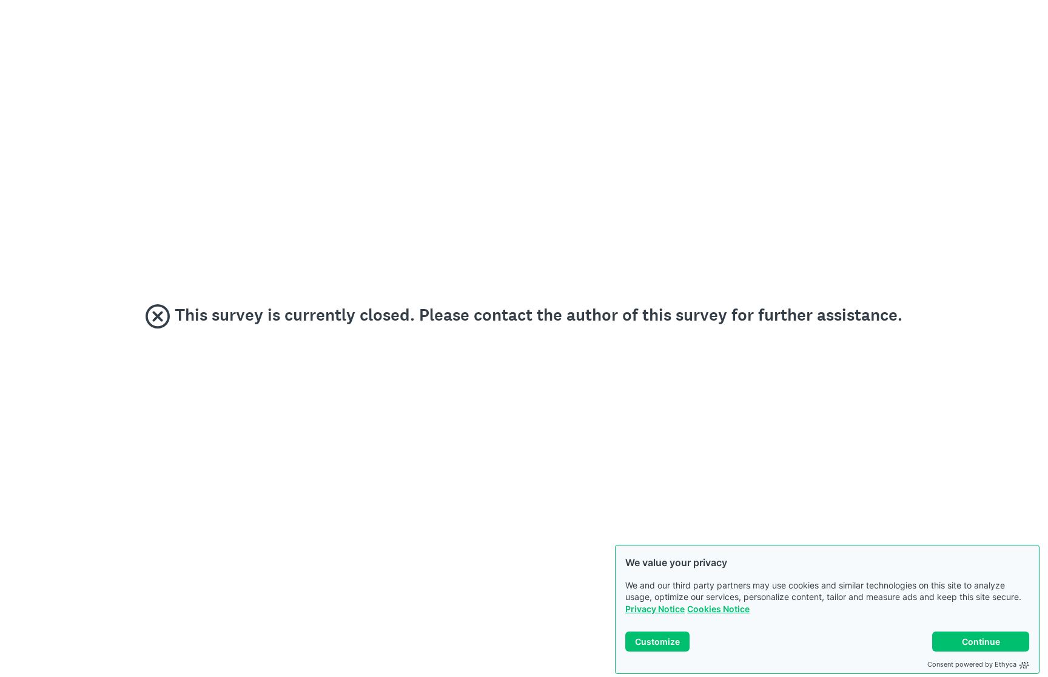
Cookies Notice (718, 609)
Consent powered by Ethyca (971, 664)
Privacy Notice (655, 609)
